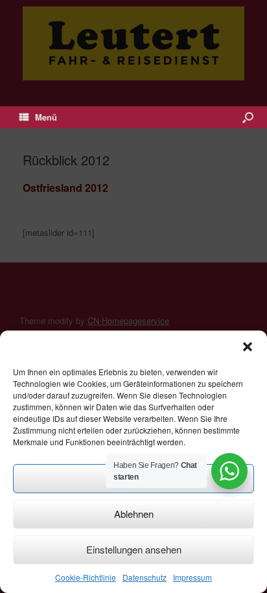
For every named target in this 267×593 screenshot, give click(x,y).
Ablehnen (134, 513)
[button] (247, 346)
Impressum (192, 577)
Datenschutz (144, 577)
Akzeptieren (133, 478)
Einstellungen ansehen (133, 549)
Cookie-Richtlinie (85, 577)
